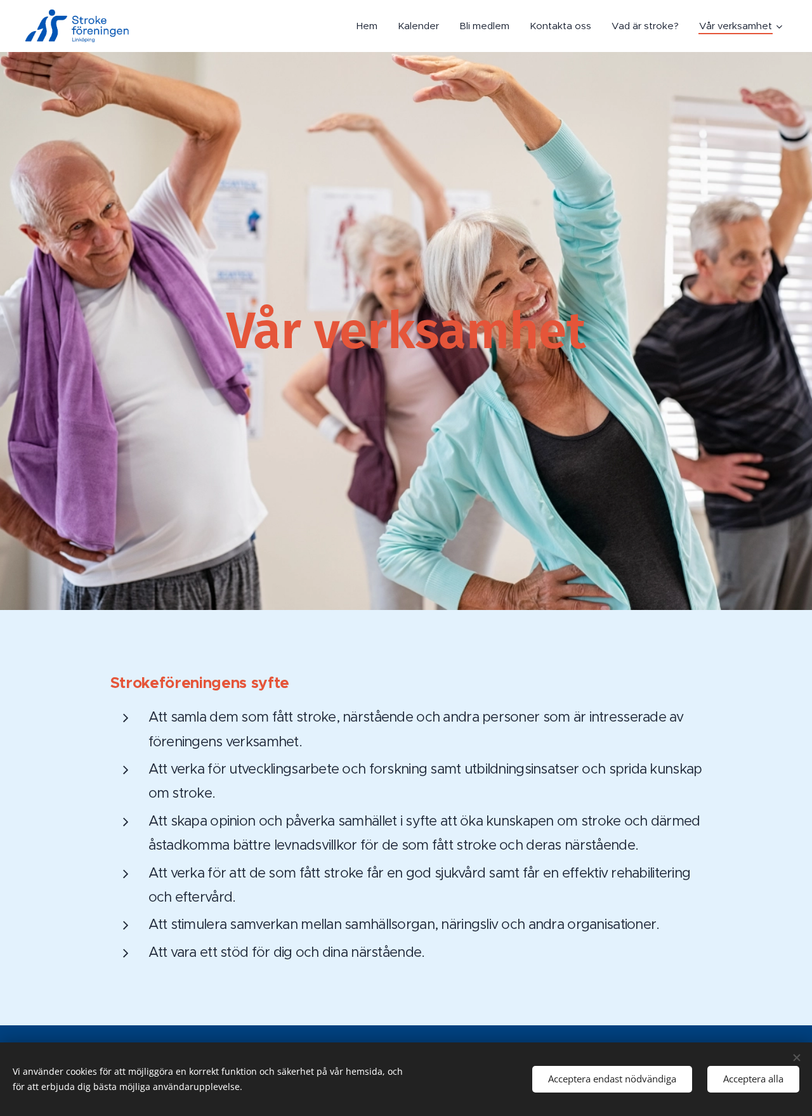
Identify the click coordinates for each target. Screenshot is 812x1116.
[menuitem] (370, 26)
